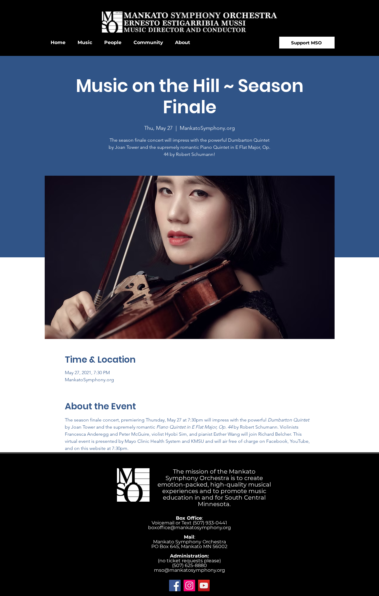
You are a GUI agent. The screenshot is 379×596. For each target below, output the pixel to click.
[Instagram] (189, 585)
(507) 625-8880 (189, 565)
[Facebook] (175, 585)
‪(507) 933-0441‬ (210, 523)
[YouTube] (204, 585)
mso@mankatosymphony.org (189, 570)
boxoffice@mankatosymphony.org (189, 527)
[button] (84, 42)
